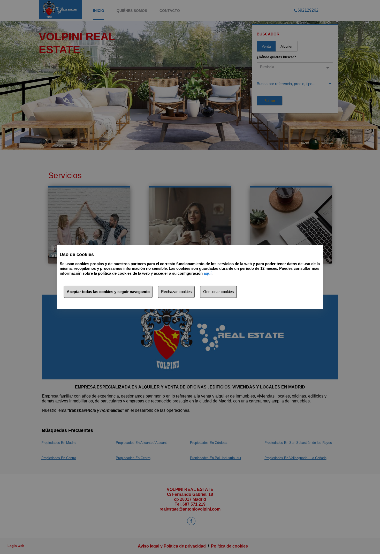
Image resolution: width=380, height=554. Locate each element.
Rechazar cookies (176, 292)
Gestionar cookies (218, 292)
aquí (207, 273)
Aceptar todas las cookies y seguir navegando (108, 292)
